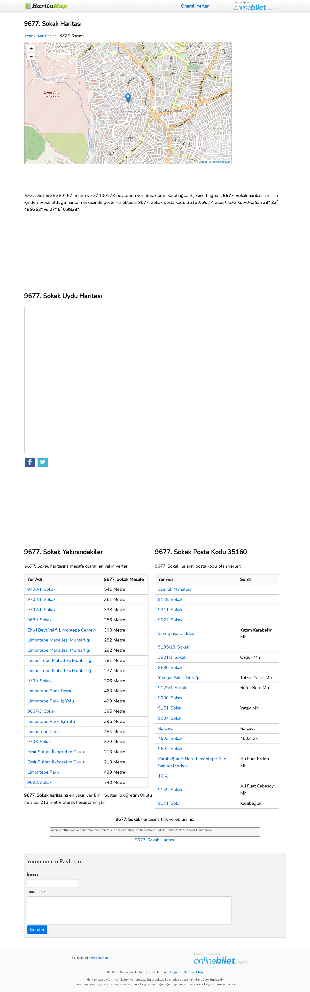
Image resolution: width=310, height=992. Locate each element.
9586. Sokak (170, 667)
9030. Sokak (170, 698)
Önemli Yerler (195, 6)
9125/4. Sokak (172, 688)
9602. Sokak (170, 749)
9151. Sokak (170, 708)
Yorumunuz (36, 891)
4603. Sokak (170, 738)
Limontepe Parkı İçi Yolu (51, 721)
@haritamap (99, 958)
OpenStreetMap (221, 161)
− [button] (31, 56)
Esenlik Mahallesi (175, 589)
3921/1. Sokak (172, 657)
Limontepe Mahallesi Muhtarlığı (58, 640)
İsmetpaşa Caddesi (176, 633)
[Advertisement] (260, 115)
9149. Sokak (170, 790)
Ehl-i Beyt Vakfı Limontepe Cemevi (61, 630)
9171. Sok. (168, 803)
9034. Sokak (170, 718)
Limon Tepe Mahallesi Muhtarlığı (59, 660)
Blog (199, 972)
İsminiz (33, 874)
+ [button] (31, 49)
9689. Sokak (39, 620)
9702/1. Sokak (41, 599)
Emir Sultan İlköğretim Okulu (56, 752)
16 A (163, 776)
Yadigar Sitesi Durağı (178, 678)
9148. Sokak (170, 599)
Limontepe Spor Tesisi (49, 691)
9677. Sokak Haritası (155, 840)
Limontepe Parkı (43, 732)
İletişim (189, 972)
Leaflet (203, 161)
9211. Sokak (170, 610)
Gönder (37, 929)
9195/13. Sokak (173, 647)
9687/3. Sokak (41, 711)
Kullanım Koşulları (169, 972)
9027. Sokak (170, 620)
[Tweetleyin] (43, 462)
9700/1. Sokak (41, 589)
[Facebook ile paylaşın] (30, 462)
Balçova (165, 728)
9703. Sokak (39, 741)
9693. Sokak (39, 782)
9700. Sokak (39, 681)
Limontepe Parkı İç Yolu (50, 701)
